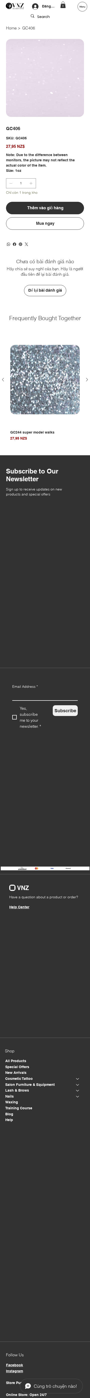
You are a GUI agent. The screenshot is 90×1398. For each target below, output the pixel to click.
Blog (9, 1114)
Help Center (19, 907)
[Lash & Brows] (78, 1091)
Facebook (14, 1365)
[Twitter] (26, 244)
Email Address (25, 686)
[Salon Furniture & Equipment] (78, 1085)
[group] (45, 389)
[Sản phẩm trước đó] (3, 380)
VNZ (23, 887)
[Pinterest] (20, 244)
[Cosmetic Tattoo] (78, 1079)
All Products (15, 1061)
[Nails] (78, 1097)
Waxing (11, 1102)
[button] (63, 4)
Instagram (14, 1371)
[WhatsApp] (8, 244)
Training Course (18, 1108)
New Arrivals (15, 1073)
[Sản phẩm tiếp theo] (87, 380)
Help (9, 1120)
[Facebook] (14, 244)
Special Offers (17, 1067)
